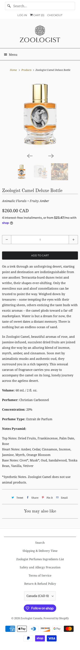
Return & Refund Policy (40, 584)
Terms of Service (40, 575)
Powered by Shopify (56, 618)
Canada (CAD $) (38, 596)
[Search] (9, 6)
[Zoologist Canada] (40, 35)
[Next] (50, 155)
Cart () (38, 15)
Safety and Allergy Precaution (40, 567)
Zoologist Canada (31, 618)
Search (40, 542)
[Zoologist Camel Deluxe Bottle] (40, 114)
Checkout (54, 15)
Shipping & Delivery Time (40, 551)
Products (26, 70)
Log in (22, 15)
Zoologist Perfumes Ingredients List (40, 559)
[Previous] (29, 155)
